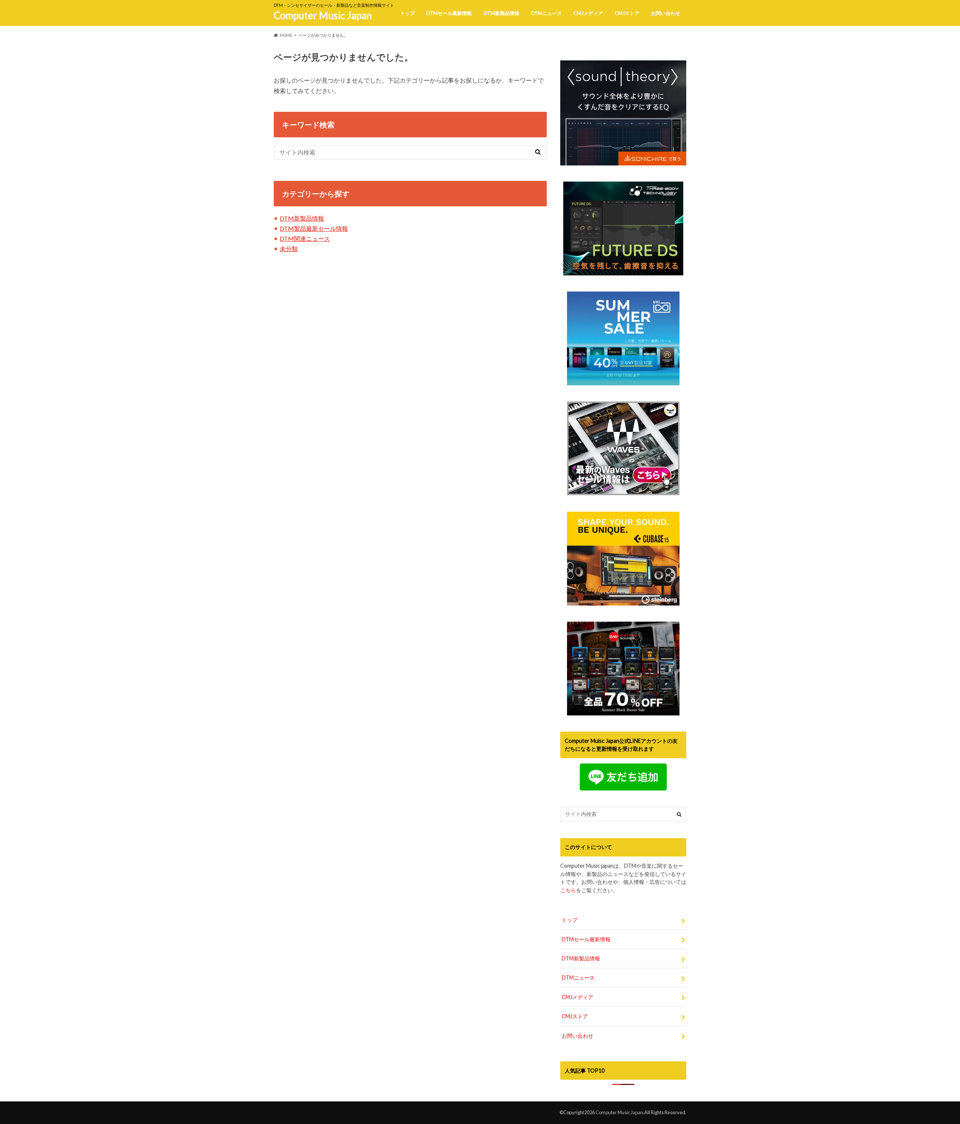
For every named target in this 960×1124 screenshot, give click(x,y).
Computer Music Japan (323, 15)
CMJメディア (588, 13)
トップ (407, 13)
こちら (568, 890)
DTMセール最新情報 (449, 13)
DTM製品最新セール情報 (314, 228)
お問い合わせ (665, 13)
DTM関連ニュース (305, 238)
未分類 (289, 248)
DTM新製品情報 (501, 13)
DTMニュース (546, 13)
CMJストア (627, 13)
